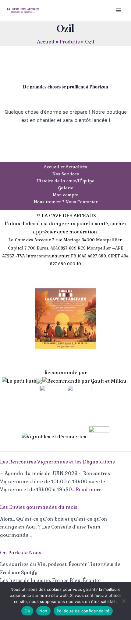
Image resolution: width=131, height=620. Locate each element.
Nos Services (65, 174)
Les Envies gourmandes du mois (38, 507)
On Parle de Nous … (22, 552)
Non (43, 610)
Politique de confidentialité (83, 610)
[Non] (123, 601)
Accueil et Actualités (65, 167)
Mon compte (65, 195)
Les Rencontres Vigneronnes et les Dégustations (57, 462)
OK (27, 610)
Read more (88, 489)
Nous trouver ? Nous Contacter (65, 202)
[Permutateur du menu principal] (118, 10)
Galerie (65, 188)
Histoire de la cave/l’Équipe (65, 181)
